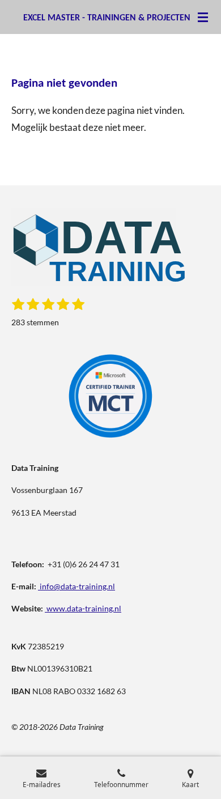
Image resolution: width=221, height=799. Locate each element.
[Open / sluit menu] (202, 17)
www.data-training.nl (83, 608)
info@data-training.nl (77, 586)
